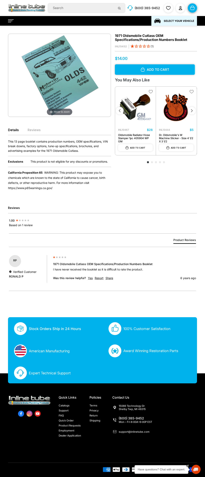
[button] (142, 46)
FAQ (61, 415)
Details (13, 130)
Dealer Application (70, 435)
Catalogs (64, 405)
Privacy (93, 410)
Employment (66, 430)
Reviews (34, 130)
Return (93, 415)
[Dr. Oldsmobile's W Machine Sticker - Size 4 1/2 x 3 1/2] (176, 107)
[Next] (192, 110)
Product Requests (70, 425)
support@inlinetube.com (134, 431)
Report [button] (99, 278)
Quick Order (66, 420)
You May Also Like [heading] (132, 80)
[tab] (184, 241)
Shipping (94, 420)
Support (63, 410)
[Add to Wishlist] (151, 92)
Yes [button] (90, 278)
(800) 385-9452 (131, 418)
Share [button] (109, 278)
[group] (30, 220)
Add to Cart (137, 148)
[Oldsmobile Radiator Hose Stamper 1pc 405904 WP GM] (135, 107)
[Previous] (120, 110)
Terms (93, 405)
